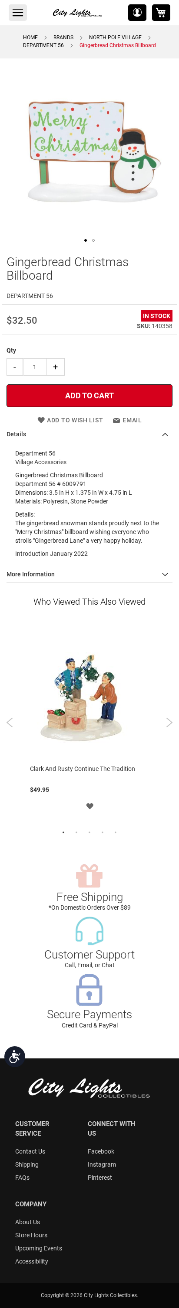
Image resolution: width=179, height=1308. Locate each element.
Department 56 (43, 45)
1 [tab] (63, 833)
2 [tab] (76, 833)
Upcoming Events (38, 1248)
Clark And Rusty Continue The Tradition (82, 768)
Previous (10, 722)
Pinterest (100, 1177)
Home (30, 37)
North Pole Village (115, 37)
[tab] (89, 434)
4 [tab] (102, 833)
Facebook (101, 1151)
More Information (31, 574)
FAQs (22, 1177)
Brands (63, 37)
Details (16, 434)
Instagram (102, 1164)
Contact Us (30, 1151)
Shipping (27, 1164)
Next (169, 722)
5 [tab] (115, 833)
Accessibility (31, 1261)
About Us (27, 1222)
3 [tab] (89, 833)
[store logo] (77, 12)
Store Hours (31, 1235)
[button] (137, 12)
